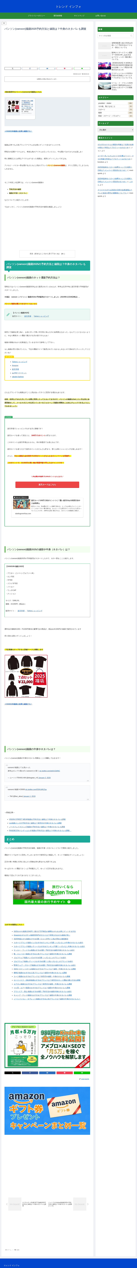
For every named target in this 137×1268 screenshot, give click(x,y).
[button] (131, 35)
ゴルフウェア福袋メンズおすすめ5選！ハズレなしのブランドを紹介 (40, 958)
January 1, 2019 (29, 796)
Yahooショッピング (41, 316)
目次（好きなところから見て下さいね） (45, 254)
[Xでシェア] (12, 68)
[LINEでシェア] (82, 68)
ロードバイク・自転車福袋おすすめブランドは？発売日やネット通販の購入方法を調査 (47, 980)
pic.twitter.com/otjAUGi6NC (49, 771)
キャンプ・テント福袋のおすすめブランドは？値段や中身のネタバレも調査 (43, 995)
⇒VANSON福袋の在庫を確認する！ (18, 131)
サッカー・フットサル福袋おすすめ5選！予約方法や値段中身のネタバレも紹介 (44, 950)
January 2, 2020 (44, 778)
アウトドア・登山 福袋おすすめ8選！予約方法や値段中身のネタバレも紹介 (43, 991)
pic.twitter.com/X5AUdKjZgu (36, 789)
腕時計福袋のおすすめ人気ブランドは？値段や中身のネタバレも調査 (40, 973)
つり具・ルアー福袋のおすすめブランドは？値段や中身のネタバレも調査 (42, 988)
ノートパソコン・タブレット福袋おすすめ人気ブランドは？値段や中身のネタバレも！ (47, 999)
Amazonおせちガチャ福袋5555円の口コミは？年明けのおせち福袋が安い (42, 935)
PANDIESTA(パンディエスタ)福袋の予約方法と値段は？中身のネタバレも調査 (40, 830)
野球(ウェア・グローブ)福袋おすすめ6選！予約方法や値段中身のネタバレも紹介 (45, 965)
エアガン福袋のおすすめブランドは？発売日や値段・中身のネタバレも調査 (43, 984)
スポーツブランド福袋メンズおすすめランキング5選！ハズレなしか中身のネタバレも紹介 (48, 943)
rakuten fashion (18, 377)
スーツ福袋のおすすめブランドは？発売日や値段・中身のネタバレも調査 (42, 976)
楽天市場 (27, 316)
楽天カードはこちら (47, 485)
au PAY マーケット (19, 373)
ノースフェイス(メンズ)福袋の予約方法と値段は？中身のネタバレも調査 (37, 827)
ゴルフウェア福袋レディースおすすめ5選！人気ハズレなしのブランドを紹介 (43, 961)
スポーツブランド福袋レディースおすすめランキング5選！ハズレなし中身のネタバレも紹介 (49, 946)
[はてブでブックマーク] (47, 1073)
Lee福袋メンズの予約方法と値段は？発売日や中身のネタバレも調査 (35, 823)
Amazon (15, 365)
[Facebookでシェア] (30, 1073)
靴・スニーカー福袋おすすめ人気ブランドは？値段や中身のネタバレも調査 (43, 954)
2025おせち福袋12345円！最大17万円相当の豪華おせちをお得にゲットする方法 (45, 931)
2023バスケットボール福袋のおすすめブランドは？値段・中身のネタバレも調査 (45, 969)
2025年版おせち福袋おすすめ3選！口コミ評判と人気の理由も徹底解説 (41, 939)
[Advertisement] (47, 49)
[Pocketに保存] (65, 1073)
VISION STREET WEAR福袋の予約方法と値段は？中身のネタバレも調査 (37, 819)
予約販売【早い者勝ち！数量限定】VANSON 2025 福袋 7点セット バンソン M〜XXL (27, 104)
